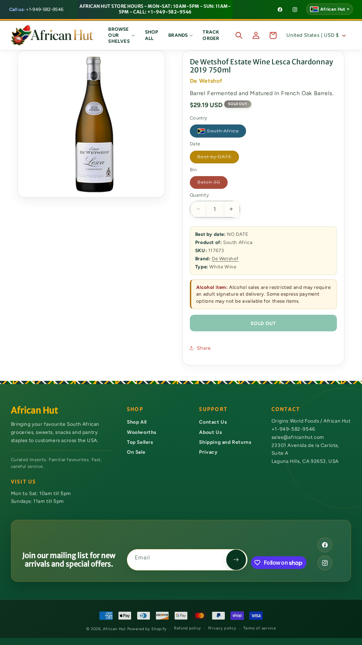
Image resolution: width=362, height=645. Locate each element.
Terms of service (259, 628)
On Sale (136, 452)
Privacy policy (222, 628)
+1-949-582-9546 (36, 9)
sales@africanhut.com (298, 437)
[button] (122, 35)
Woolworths (141, 432)
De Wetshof (225, 258)
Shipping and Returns (225, 442)
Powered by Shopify (147, 629)
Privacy (208, 452)
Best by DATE (218, 158)
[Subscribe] (236, 560)
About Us (210, 432)
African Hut (115, 629)
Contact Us (213, 422)
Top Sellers (140, 442)
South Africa (226, 132)
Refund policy (187, 628)
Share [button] (204, 348)
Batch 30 (212, 184)
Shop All (137, 422)
